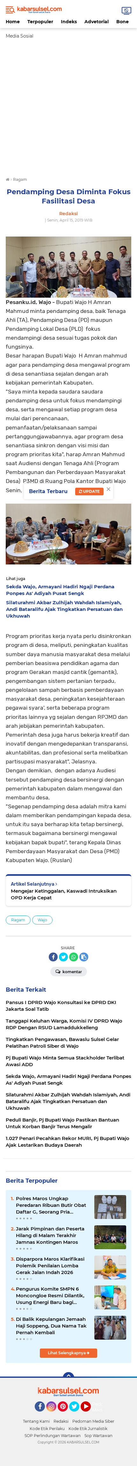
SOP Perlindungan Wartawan (53, 1435)
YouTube (90, 1414)
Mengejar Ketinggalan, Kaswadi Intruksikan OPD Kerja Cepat (64, 894)
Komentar (71, 971)
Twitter (77, 1414)
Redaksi (61, 1421)
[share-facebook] (53, 957)
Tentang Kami (36, 1421)
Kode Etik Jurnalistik (87, 1428)
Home (13, 22)
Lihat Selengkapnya (67, 1352)
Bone (122, 22)
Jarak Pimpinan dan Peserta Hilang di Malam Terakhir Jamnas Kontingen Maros (50, 1235)
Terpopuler (40, 22)
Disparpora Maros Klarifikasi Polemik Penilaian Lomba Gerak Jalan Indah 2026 (50, 1265)
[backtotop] (68, 1378)
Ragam (18, 919)
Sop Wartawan (98, 1435)
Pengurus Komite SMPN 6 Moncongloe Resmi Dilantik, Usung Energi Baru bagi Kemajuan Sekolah (50, 1296)
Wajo (42, 919)
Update (91, 491)
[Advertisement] (68, 107)
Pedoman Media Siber (93, 1421)
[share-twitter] (63, 957)
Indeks (69, 22)
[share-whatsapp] (73, 957)
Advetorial (96, 22)
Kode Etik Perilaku (47, 1428)
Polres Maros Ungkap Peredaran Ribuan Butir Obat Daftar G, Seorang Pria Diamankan (51, 1205)
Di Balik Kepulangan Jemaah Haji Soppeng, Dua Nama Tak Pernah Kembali (51, 1325)
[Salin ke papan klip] (83, 957)
